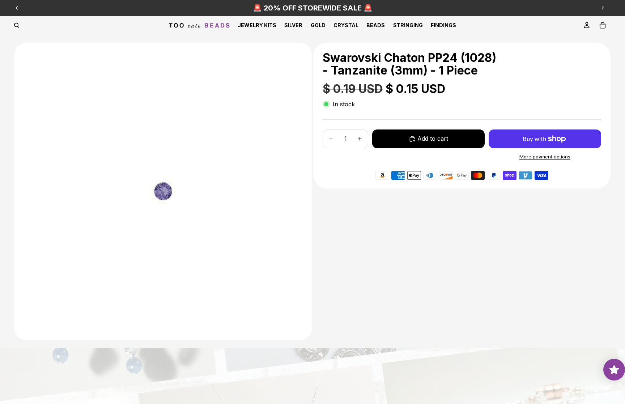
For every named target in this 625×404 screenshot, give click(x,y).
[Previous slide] (17, 8)
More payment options (544, 157)
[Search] (17, 25)
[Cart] (603, 25)
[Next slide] (603, 8)
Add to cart (432, 138)
